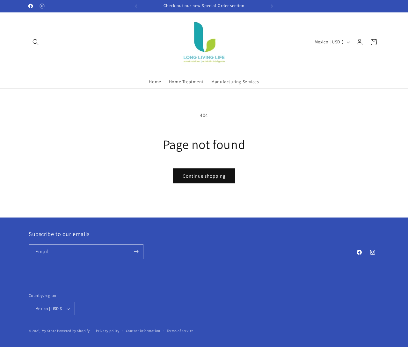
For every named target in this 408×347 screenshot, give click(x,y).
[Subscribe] (136, 251)
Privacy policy (108, 331)
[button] (36, 42)
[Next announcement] (272, 6)
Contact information (143, 331)
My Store (49, 331)
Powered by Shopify (73, 331)
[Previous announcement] (136, 6)
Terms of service (180, 331)
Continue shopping (204, 176)
